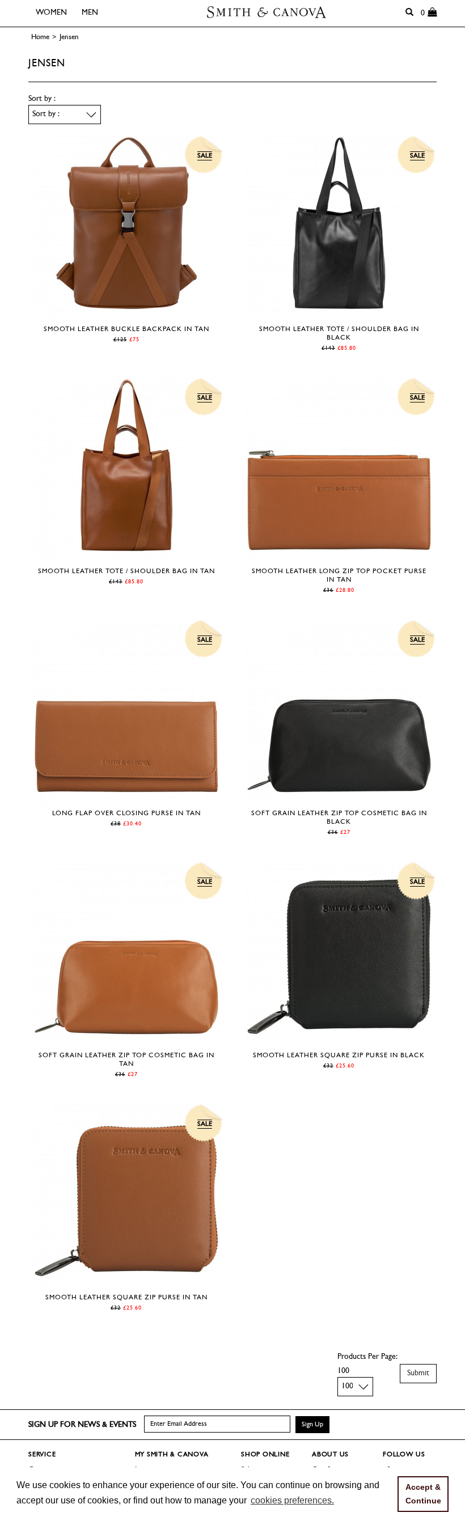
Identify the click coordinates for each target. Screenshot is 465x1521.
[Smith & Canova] (266, 12)
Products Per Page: (367, 1357)
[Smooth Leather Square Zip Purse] (339, 1043)
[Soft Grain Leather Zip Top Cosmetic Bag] (339, 800)
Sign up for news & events (82, 1425)
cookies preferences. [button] (292, 1500)
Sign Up (312, 1424)
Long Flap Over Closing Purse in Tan (126, 813)
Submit (418, 1373)
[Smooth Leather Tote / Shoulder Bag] (339, 316)
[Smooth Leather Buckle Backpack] (126, 316)
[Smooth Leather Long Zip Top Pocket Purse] (339, 558)
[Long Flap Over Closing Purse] (126, 800)
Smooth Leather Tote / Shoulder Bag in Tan (126, 571)
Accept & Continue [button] (423, 1493)
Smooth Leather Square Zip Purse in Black (339, 1055)
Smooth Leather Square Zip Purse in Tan (126, 1297)
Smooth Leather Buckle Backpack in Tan (126, 329)
